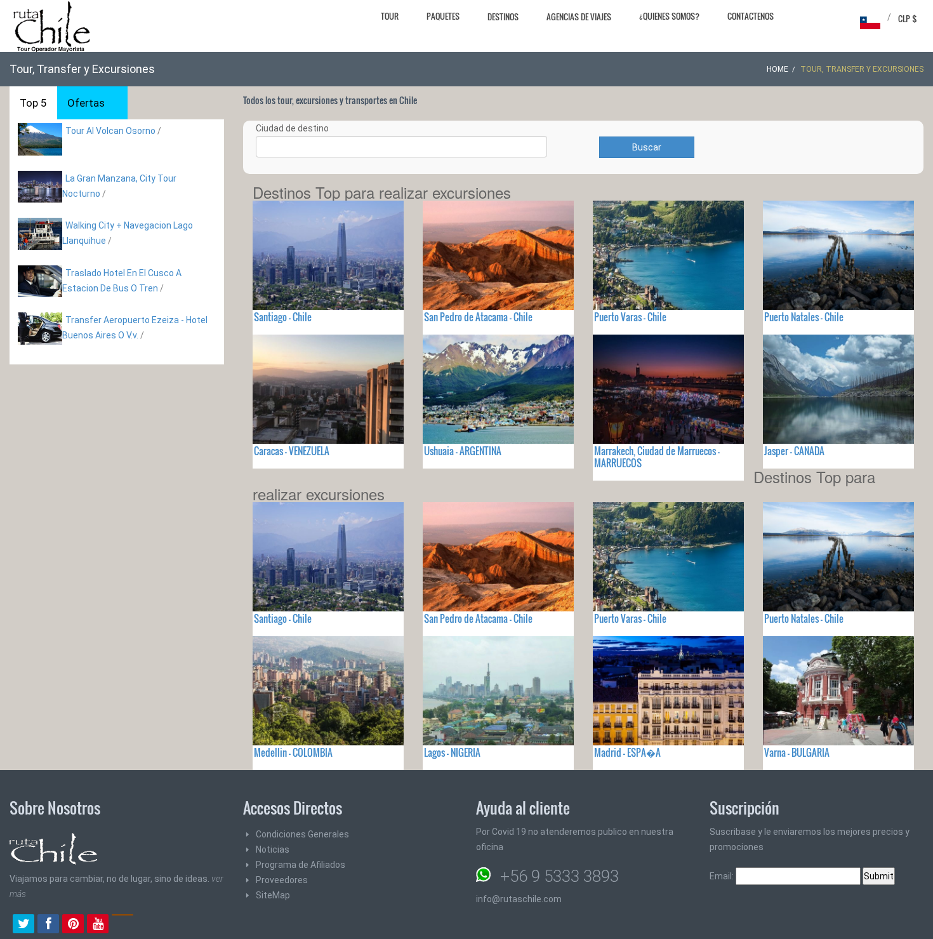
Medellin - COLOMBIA (293, 752)
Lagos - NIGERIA (452, 752)
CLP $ (907, 18)
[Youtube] (98, 925)
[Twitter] (23, 925)
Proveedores (282, 880)
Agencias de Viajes (578, 16)
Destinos (503, 16)
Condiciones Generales (302, 834)
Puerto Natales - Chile (804, 317)
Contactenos (750, 16)
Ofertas (86, 103)
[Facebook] (48, 925)
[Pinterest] (73, 925)
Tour (390, 16)
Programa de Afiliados (300, 865)
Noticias (272, 849)
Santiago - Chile (283, 317)
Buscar (646, 147)
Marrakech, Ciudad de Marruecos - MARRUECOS (657, 457)
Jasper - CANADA (794, 451)
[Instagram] (122, 925)
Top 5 (33, 103)
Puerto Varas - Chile (630, 317)
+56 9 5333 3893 (559, 876)
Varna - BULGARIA (797, 752)
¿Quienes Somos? (669, 16)
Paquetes (443, 16)
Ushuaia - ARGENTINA (462, 451)
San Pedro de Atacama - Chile (478, 317)
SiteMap (273, 895)
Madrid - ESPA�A (627, 752)
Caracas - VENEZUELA (291, 451)
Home (777, 69)
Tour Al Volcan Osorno (110, 131)
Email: (723, 876)
